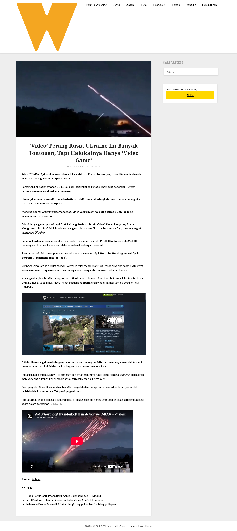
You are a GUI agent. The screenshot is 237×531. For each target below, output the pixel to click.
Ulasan (130, 4)
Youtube (191, 4)
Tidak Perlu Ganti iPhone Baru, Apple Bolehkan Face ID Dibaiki (63, 495)
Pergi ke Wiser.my (96, 4)
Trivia (143, 4)
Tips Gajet (159, 4)
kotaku (36, 479)
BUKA (190, 95)
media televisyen (94, 378)
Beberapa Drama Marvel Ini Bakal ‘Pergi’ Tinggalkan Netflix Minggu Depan (71, 504)
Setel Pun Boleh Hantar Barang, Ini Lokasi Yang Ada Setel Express (64, 500)
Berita (116, 4)
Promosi (175, 4)
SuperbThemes (128, 526)
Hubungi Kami (210, 4)
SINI (78, 399)
